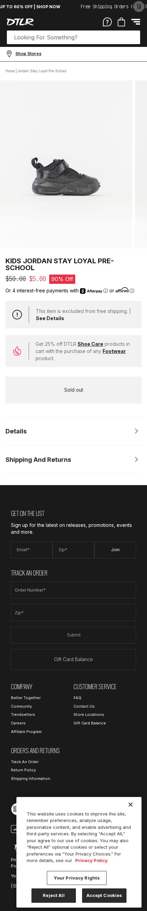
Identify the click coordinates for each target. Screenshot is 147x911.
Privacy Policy (91, 860)
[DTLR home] (20, 21)
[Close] (130, 804)
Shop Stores (28, 53)
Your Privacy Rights (77, 878)
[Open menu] (135, 22)
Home (10, 71)
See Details (50, 318)
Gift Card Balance (73, 659)
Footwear (114, 351)
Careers (18, 723)
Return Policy (23, 770)
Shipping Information (30, 778)
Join (115, 549)
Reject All (53, 895)
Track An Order (25, 761)
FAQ (77, 697)
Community (21, 706)
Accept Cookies (104, 895)
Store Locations (89, 714)
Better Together (26, 697)
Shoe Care (90, 344)
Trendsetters (23, 714)
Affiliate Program (26, 731)
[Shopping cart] (121, 21)
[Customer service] (107, 22)
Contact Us (84, 706)
